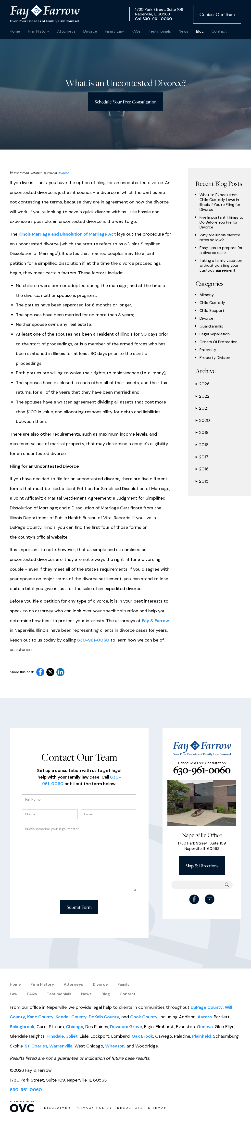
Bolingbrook (22, 1027)
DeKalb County (104, 1017)
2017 (202, 457)
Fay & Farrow (155, 621)
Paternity (208, 349)
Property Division (215, 357)
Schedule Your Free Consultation (126, 102)
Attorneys (66, 31)
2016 (202, 469)
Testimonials (160, 31)
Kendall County (71, 1017)
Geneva (205, 1027)
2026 (203, 384)
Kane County (40, 1017)
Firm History (38, 31)
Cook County (144, 1017)
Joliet (72, 1036)
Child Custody (212, 302)
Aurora (205, 1017)
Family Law (114, 31)
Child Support (212, 310)
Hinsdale (55, 1036)
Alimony (207, 294)
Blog (200, 31)
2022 (202, 396)
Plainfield (201, 1036)
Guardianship (211, 326)
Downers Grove (126, 1027)
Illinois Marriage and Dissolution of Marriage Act (67, 234)
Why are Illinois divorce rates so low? (220, 237)
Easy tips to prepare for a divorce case (221, 250)
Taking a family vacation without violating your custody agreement (221, 265)
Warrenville (61, 1046)
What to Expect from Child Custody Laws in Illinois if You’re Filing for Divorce (220, 202)
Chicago (74, 1027)
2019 (202, 432)
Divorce (90, 31)
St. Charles (36, 1046)
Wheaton (115, 1046)
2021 (202, 408)
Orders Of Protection (219, 342)
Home (15, 31)
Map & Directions (201, 865)
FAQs (136, 31)
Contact (219, 31)
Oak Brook (142, 1036)
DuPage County (207, 1007)
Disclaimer (57, 1108)
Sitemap (157, 1108)
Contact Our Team (217, 14)
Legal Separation (215, 334)
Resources (130, 1108)
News (183, 31)
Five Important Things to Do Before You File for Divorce (221, 222)
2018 (202, 445)
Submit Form (79, 907)
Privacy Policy (94, 1108)
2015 (202, 481)
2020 (203, 420)
